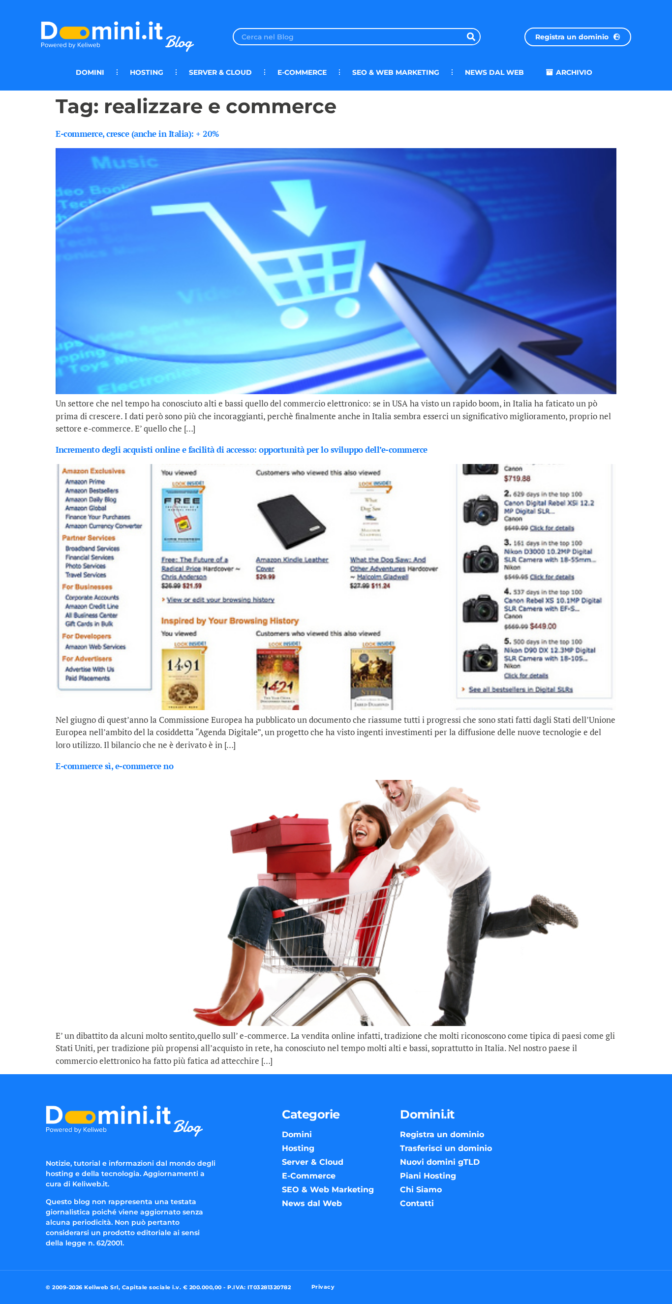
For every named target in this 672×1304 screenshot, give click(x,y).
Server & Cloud (220, 72)
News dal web (494, 72)
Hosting (146, 72)
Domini (90, 72)
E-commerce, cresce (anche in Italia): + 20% (137, 133)
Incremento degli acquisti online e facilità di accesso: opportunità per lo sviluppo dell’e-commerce (242, 449)
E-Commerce (302, 72)
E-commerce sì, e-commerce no (114, 766)
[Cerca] (471, 36)
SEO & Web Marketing (395, 72)
